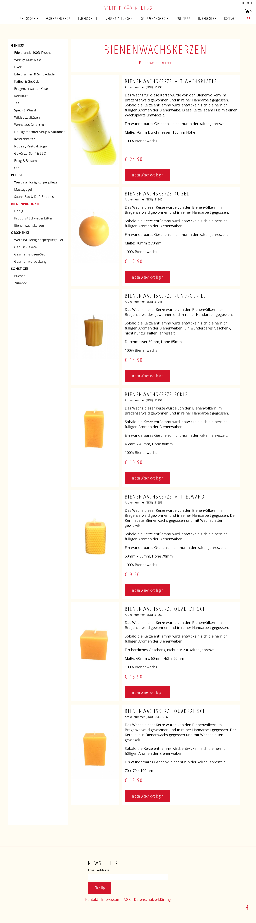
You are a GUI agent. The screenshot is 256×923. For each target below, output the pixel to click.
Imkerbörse (207, 18)
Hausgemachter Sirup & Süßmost (39, 132)
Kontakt (230, 18)
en (248, 3)
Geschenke (20, 232)
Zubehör (20, 283)
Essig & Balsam (25, 160)
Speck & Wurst (25, 110)
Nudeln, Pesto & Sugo (30, 146)
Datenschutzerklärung (152, 899)
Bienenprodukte (25, 204)
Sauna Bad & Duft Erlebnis (34, 196)
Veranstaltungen (119, 18)
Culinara (183, 18)
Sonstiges (20, 268)
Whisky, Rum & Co (27, 60)
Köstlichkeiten (24, 139)
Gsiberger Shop (58, 18)
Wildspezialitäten (27, 117)
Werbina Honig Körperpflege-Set (38, 240)
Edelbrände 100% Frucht (32, 52)
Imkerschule (88, 18)
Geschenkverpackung (30, 261)
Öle (16, 168)
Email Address (98, 870)
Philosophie (29, 18)
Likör (18, 67)
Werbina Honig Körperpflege (35, 182)
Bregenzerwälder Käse (31, 88)
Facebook (247, 907)
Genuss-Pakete (25, 247)
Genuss (17, 45)
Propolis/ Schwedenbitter (33, 218)
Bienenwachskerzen (29, 225)
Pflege (17, 175)
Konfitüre (21, 96)
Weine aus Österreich (30, 124)
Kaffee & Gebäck (26, 81)
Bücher (19, 276)
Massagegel (23, 189)
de (243, 3)
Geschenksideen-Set (29, 254)
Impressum (110, 899)
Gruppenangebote (154, 18)
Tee (16, 103)
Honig (18, 211)
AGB (127, 899)
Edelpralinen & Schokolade (34, 74)
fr (252, 3)
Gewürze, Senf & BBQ (30, 153)
